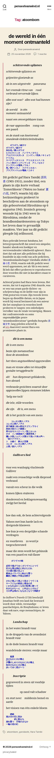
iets (7, 327)
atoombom (12, 731)
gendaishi (24, 731)
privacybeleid (9, 752)
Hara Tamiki (36, 731)
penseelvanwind (31, 49)
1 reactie (42, 54)
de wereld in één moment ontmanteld (27, 39)
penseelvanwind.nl (27, 6)
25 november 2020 (21, 54)
